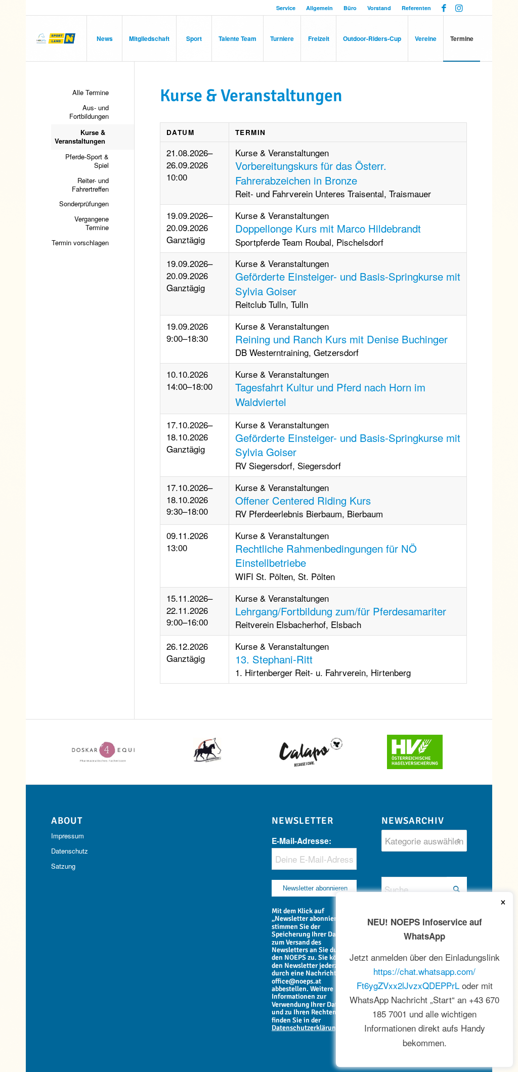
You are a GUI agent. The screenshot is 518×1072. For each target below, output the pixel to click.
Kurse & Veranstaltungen (80, 136)
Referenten (416, 8)
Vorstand (379, 8)
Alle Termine (90, 92)
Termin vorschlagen (80, 242)
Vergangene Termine (91, 223)
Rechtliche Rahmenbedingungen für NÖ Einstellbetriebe (326, 555)
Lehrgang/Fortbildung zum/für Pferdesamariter (340, 611)
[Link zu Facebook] (444, 7)
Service (285, 8)
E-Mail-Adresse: (301, 840)
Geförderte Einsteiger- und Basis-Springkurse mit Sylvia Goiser (347, 283)
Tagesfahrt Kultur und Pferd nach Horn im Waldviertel (330, 394)
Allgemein (319, 8)
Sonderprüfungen (83, 203)
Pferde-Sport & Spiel (86, 161)
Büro (350, 8)
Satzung (63, 866)
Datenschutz (69, 851)
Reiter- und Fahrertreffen (90, 184)
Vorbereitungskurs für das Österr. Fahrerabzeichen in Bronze (310, 173)
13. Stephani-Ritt (274, 659)
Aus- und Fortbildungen (88, 112)
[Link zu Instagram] (459, 7)
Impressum (67, 835)
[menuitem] (286, 8)
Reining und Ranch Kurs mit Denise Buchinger (341, 339)
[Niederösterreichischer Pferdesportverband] (56, 38)
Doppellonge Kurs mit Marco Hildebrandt (328, 228)
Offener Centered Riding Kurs (303, 500)
